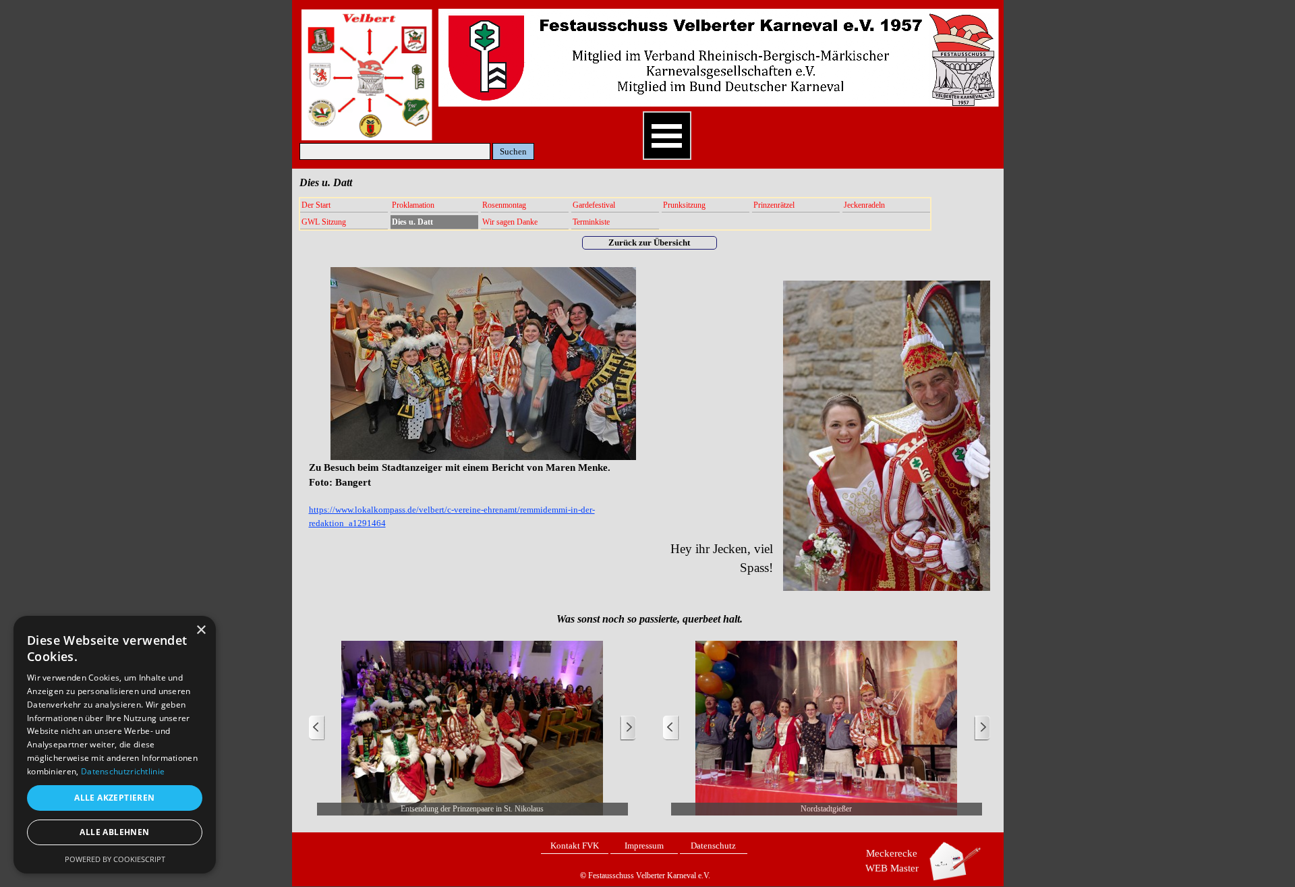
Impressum (644, 845)
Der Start (315, 205)
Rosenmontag (504, 205)
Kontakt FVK (574, 845)
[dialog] (114, 745)
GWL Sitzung (323, 222)
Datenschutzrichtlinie (123, 771)
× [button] (201, 630)
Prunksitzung (684, 205)
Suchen (513, 151)
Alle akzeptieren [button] (114, 797)
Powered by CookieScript (115, 859)
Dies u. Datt (412, 222)
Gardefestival (594, 205)
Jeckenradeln (864, 205)
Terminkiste (591, 222)
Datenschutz (713, 845)
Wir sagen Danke (510, 222)
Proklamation (413, 205)
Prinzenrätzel (774, 205)
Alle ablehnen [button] (114, 832)
